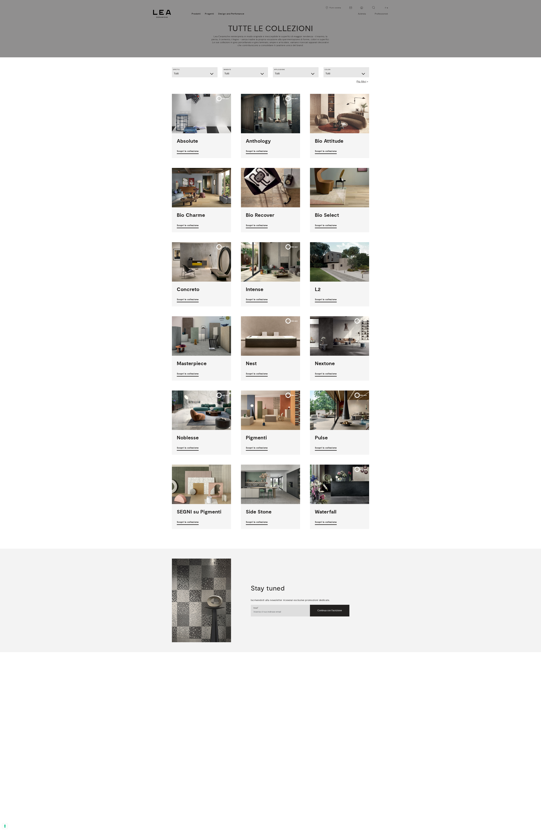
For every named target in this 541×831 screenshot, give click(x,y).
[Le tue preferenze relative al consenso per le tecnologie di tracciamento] (5, 826)
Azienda (362, 14)
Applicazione (279, 69)
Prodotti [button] (196, 14)
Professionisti (381, 14)
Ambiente (227, 69)
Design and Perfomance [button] (231, 14)
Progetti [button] (209, 14)
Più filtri (361, 81)
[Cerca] (373, 7)
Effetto (176, 69)
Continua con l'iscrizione (329, 610)
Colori (327, 69)
